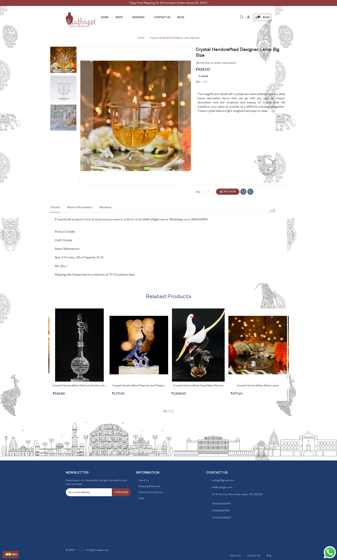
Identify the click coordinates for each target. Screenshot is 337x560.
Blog (268, 555)
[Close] (248, 18)
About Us (235, 555)
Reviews (105, 207)
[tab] (55, 208)
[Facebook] (207, 526)
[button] (11, 554)
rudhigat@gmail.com (223, 480)
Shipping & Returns (149, 486)
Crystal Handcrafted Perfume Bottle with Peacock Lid (87, 385)
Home (141, 37)
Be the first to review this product (216, 62)
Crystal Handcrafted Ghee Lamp (258, 385)
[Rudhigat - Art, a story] (81, 20)
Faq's (141, 498)
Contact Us (253, 555)
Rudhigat (80, 550)
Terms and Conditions (150, 492)
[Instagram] (213, 526)
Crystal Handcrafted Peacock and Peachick (139, 385)
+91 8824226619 (221, 503)
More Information (79, 207)
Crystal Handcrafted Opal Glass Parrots (198, 385)
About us (143, 480)
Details (55, 207)
